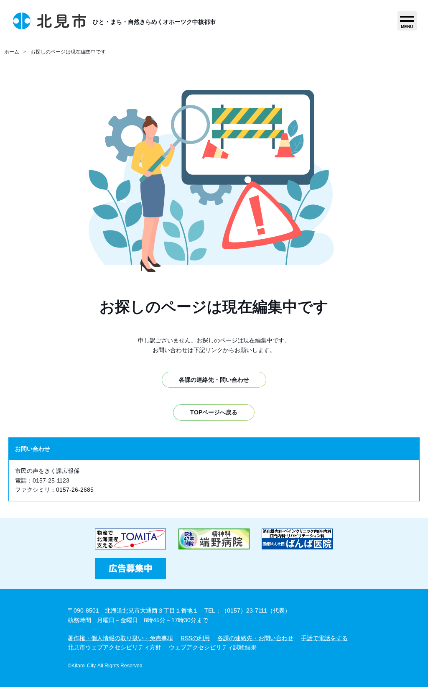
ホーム (11, 52)
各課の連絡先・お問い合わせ (255, 638)
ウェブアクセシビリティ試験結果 (213, 647)
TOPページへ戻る (213, 412)
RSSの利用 (195, 638)
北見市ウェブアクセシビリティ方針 (114, 647)
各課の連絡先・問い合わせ (214, 379)
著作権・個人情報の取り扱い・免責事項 (120, 638)
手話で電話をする (324, 638)
